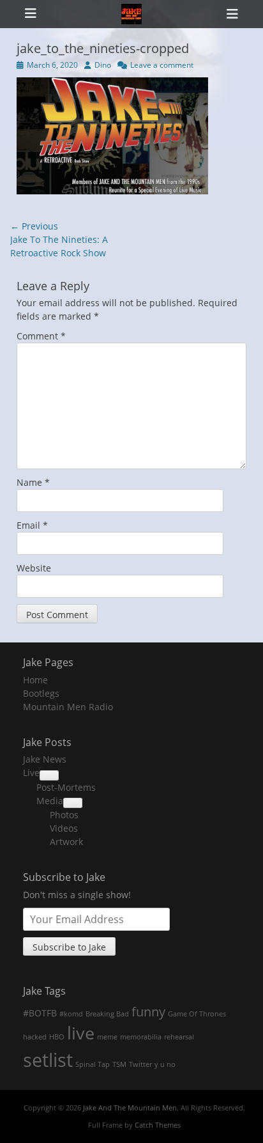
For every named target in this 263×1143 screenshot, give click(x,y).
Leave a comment (161, 64)
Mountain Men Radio (68, 707)
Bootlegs (41, 693)
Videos (64, 828)
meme (107, 1036)
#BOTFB (40, 1013)
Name (33, 482)
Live (31, 772)
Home (35, 680)
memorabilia (141, 1036)
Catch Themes (158, 1125)
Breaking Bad (107, 1013)
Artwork (66, 842)
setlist (48, 1060)
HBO (56, 1036)
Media (49, 801)
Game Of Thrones (197, 1013)
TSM (119, 1064)
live (80, 1033)
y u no (165, 1064)
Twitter (140, 1064)
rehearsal (179, 1036)
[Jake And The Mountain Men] (131, 14)
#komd (71, 1013)
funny (148, 1011)
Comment (41, 336)
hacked (35, 1036)
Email (32, 525)
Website (34, 568)
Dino (102, 64)
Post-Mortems (66, 787)
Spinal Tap (92, 1064)
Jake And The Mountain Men (130, 1107)
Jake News (44, 759)
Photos (64, 815)
